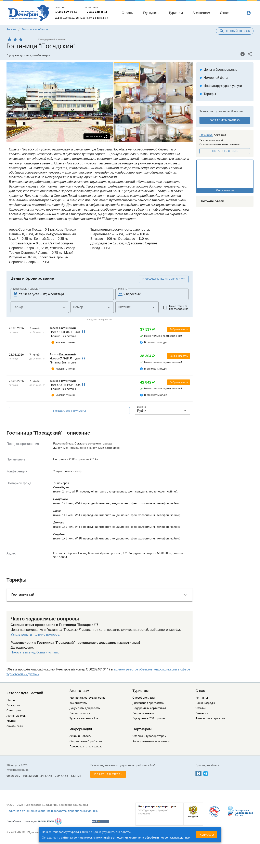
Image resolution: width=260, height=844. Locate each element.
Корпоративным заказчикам (151, 741)
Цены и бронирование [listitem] (218, 69)
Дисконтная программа (148, 703)
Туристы (122, 288)
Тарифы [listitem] (207, 94)
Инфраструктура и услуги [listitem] (220, 86)
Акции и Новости (80, 736)
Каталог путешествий (24, 693)
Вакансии (201, 713)
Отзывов (206, 135)
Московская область (35, 29)
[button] (40, 307)
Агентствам (79, 691)
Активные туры (16, 715)
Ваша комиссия (79, 713)
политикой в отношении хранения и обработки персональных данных (143, 837)
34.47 (44, 775)
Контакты (201, 697)
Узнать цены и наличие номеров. (35, 634)
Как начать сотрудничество (87, 697)
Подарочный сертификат (149, 708)
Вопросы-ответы (143, 713)
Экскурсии (13, 705)
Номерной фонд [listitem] (213, 78)
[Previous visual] (13, 102)
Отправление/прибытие (85, 741)
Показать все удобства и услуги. (35, 652)
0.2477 (59, 775)
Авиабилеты (14, 726)
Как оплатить (78, 703)
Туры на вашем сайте (83, 718)
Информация (80, 729)
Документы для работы (84, 708)
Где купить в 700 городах (148, 718)
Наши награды (205, 703)
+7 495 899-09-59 (65, 12)
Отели (10, 700)
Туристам (140, 691)
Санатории (13, 710)
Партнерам (142, 729)
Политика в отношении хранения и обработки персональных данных (52, 810)
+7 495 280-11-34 (96, 12)
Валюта (141, 406)
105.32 (27, 775)
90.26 (10, 775)
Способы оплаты (143, 697)
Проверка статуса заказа (85, 746)
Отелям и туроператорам (149, 736)
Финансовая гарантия (210, 718)
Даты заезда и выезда (25, 288)
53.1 (73, 775)
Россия (11, 29)
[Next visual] (106, 102)
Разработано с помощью (21, 821)
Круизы (11, 721)
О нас (200, 691)
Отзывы (200, 708)
